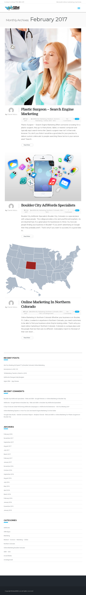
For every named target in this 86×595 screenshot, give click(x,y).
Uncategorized (48, 313)
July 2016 (6, 482)
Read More (27, 145)
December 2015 (8, 506)
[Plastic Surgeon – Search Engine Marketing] (43, 68)
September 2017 (9, 442)
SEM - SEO (52, 120)
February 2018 (8, 434)
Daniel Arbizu (12, 114)
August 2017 (7, 446)
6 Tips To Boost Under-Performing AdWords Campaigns (21, 406)
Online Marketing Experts (11, 410)
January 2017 (8, 462)
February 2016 (8, 498)
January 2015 (8, 510)
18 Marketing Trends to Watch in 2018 (15, 373)
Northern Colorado (53, 210)
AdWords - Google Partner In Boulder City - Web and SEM (21, 402)
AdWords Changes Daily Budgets (14, 377)
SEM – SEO (7, 552)
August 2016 (7, 478)
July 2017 (6, 450)
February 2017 (8, 458)
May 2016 (7, 486)
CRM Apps (7, 531)
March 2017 (7, 454)
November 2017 (8, 438)
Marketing (43, 119)
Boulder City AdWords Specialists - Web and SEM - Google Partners (24, 398)
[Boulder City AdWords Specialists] (43, 177)
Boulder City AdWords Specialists (48, 205)
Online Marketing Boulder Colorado (14, 548)
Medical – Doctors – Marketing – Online (16, 539)
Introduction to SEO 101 (11, 369)
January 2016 (8, 502)
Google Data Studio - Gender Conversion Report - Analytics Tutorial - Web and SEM (29, 414)
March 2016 (7, 494)
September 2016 (9, 474)
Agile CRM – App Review (11, 381)
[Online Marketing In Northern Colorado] (43, 271)
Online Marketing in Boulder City (56, 398)
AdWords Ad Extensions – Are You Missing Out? (54, 406)
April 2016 (7, 490)
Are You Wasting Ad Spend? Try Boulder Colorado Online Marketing (24, 365)
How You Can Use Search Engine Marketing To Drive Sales (38, 410)
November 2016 (8, 466)
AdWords (36, 119)
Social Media (8, 556)
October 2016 (8, 470)
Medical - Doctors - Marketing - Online (47, 119)
